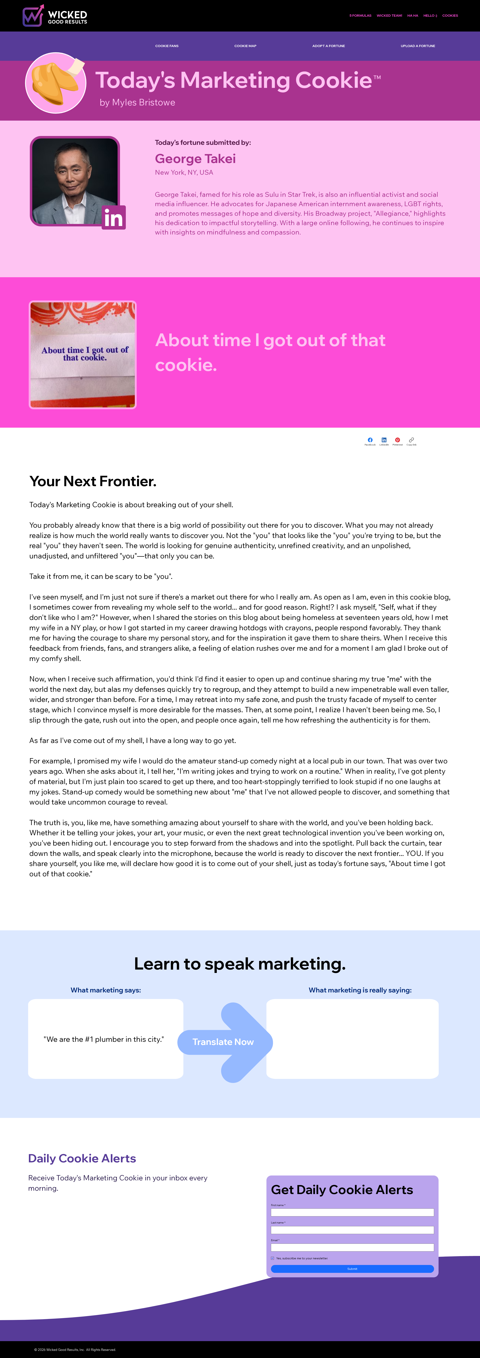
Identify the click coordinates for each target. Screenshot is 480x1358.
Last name (278, 1222)
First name (278, 1205)
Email (275, 1240)
